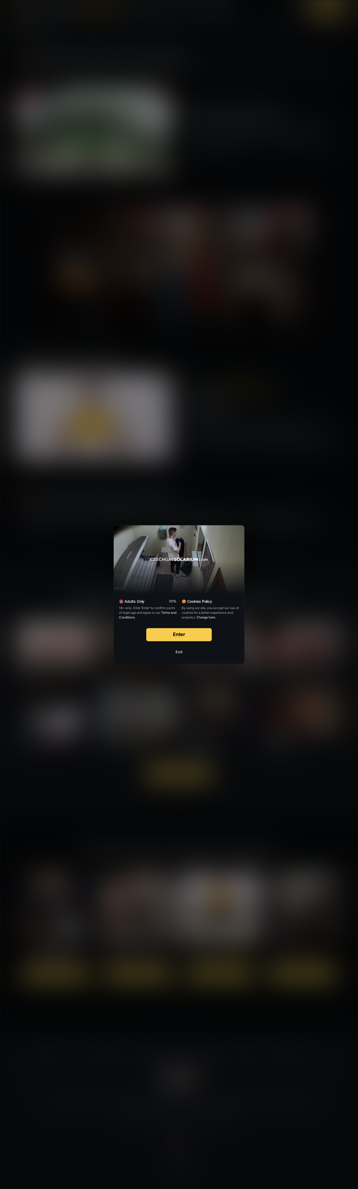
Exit (179, 652)
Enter (179, 634)
